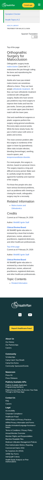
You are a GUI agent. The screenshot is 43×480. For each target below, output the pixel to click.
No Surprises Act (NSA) (14, 451)
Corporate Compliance (14, 414)
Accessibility (10, 411)
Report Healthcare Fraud (21, 328)
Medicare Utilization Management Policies (21, 442)
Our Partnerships (12, 345)
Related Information (19, 283)
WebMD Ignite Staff (21, 222)
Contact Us (10, 398)
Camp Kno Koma (12, 363)
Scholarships (10, 357)
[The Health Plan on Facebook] (14, 315)
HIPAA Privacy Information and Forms (20, 423)
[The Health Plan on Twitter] (20, 315)
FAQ (7, 401)
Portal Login (28, 5)
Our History (10, 342)
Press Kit (9, 375)
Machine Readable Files (15, 439)
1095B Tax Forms (12, 454)
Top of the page (13, 247)
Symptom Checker (12, 14)
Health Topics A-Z (12, 20)
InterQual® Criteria (12, 457)
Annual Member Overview (15, 433)
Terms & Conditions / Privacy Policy (19, 430)
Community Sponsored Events (17, 366)
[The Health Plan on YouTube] (30, 315)
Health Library (13, 25)
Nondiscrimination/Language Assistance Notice (20, 426)
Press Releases (12, 378)
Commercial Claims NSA (15, 448)
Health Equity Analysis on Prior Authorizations (17, 461)
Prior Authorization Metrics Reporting (19, 445)
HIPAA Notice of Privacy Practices (18, 420)
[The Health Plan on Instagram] (25, 315)
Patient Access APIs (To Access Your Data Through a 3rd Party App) (21, 391)
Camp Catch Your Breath (15, 360)
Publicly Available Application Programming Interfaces (16, 386)
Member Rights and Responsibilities (19, 436)
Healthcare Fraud (12, 417)
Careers (9, 348)
